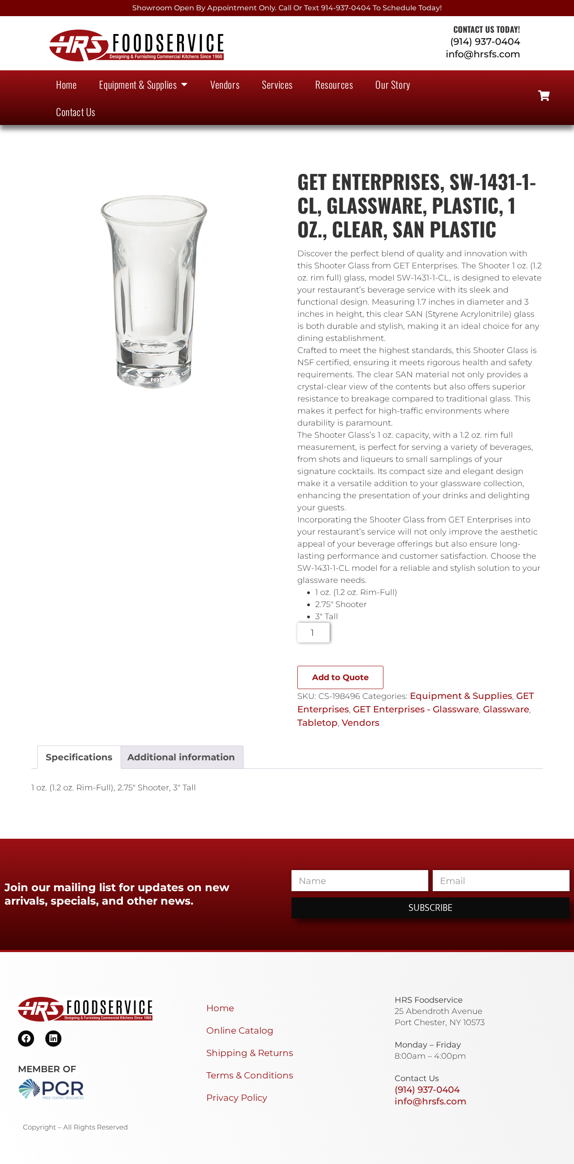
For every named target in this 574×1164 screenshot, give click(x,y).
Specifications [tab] (79, 757)
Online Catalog (240, 1030)
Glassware (506, 709)
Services (277, 84)
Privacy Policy (236, 1097)
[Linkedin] (53, 1038)
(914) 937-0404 (485, 41)
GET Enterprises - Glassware (416, 709)
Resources (334, 84)
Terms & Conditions (249, 1075)
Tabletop (317, 722)
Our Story (392, 84)
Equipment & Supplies (138, 84)
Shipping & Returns (249, 1053)
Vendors (224, 84)
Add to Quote (340, 677)
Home (66, 84)
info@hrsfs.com (483, 54)
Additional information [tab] (181, 757)
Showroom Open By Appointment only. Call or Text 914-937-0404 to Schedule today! (287, 8)
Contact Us (76, 111)
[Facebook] (26, 1038)
